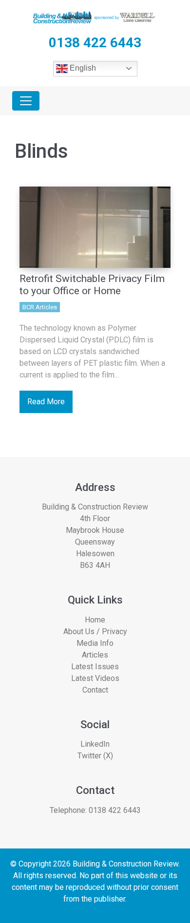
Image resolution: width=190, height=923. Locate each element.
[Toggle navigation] (25, 101)
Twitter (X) (95, 755)
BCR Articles (39, 307)
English (82, 68)
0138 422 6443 (115, 810)
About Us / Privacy (95, 631)
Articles (95, 654)
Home (95, 619)
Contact (95, 690)
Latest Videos (95, 678)
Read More (46, 401)
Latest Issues (95, 666)
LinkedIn (95, 744)
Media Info (95, 643)
